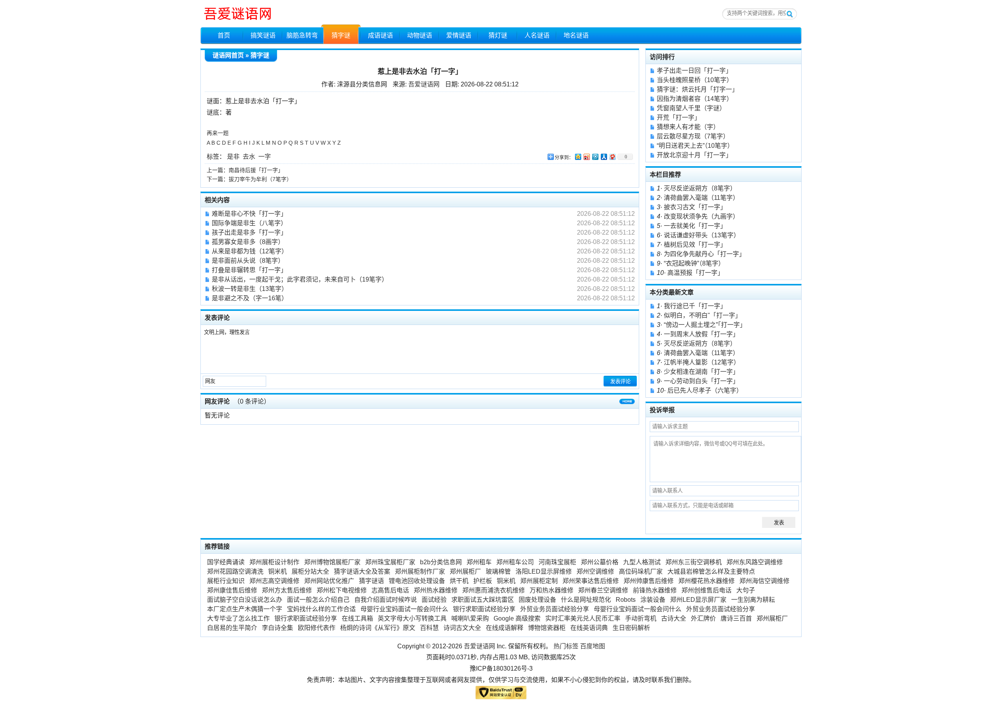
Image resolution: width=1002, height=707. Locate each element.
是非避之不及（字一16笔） (250, 298)
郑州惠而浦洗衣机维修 (493, 590)
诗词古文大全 (462, 627)
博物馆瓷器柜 (547, 627)
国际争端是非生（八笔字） (249, 223)
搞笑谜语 (263, 35)
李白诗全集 (277, 627)
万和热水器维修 (551, 590)
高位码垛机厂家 (641, 571)
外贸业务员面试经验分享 (554, 609)
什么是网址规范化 (586, 599)
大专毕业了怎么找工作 (238, 618)
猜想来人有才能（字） (688, 127)
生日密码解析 (631, 627)
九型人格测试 (642, 562)
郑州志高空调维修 (274, 581)
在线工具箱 (357, 618)
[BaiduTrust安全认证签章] (501, 694)
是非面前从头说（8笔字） (248, 260)
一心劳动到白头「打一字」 (701, 381)
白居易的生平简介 (232, 627)
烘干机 (459, 581)
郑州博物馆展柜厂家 (332, 562)
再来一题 (218, 133)
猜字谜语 (371, 581)
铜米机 (277, 571)
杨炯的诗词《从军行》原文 (377, 627)
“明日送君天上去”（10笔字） (695, 145)
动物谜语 (419, 35)
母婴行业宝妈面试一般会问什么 (404, 609)
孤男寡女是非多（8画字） (248, 242)
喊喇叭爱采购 (470, 618)
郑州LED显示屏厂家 (698, 599)
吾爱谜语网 (424, 84)
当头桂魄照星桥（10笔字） (695, 80)
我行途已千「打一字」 (695, 306)
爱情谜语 (458, 35)
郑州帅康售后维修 (649, 581)
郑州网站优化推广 (329, 581)
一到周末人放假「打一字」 (701, 334)
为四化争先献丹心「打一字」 (704, 254)
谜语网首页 (228, 55)
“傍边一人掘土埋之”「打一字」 (705, 324)
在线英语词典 (589, 627)
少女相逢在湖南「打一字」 (701, 371)
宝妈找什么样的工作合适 (321, 609)
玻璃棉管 (498, 571)
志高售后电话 (390, 590)
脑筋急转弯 (302, 35)
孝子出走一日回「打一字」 (694, 70)
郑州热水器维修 (436, 590)
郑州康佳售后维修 (232, 590)
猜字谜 (341, 35)
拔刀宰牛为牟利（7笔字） (260, 179)
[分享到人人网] (603, 156)
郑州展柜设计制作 (274, 562)
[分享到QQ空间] (577, 156)
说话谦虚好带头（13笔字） (702, 235)
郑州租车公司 (515, 562)
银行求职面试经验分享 (484, 609)
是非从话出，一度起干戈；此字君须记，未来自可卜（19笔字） (300, 279)
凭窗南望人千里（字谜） (691, 108)
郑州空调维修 (595, 571)
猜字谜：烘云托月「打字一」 (697, 89)
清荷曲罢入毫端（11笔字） (701, 197)
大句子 (745, 590)
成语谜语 (380, 35)
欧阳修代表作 (316, 627)
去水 (249, 156)
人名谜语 (537, 35)
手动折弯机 (640, 618)
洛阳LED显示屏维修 (543, 571)
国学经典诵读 (226, 562)
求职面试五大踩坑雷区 (482, 599)
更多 (627, 403)
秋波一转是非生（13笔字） (250, 288)
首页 (224, 35)
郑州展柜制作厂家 (420, 571)
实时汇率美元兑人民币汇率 (582, 618)
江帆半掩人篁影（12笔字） (702, 362)
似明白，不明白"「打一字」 (702, 315)
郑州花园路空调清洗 (235, 571)
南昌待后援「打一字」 (256, 170)
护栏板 (482, 581)
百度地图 (592, 646)
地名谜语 (576, 35)
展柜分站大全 (310, 571)
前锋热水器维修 (655, 590)
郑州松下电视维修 (342, 590)
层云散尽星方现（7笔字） (693, 136)
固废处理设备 (537, 599)
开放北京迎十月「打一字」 (694, 155)
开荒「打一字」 (679, 117)
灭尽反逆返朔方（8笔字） (700, 188)
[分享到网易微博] (612, 156)
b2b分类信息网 (441, 562)
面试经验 (434, 599)
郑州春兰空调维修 (603, 590)
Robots (626, 599)
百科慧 (429, 627)
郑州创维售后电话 (706, 590)
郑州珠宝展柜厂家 (390, 562)
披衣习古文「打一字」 (695, 207)
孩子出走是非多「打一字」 (249, 232)
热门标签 (565, 646)
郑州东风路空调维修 (754, 562)
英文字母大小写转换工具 (412, 618)
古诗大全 (673, 618)
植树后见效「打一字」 (695, 244)
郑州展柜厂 (465, 571)
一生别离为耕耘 (753, 599)
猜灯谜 (497, 35)
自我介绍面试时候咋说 (385, 599)
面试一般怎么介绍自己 (318, 599)
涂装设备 (652, 599)
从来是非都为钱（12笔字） (250, 251)
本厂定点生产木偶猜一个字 (244, 609)
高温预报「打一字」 (695, 272)
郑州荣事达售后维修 (590, 581)
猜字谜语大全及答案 (362, 571)
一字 (264, 156)
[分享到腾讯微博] (595, 156)
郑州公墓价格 (599, 562)
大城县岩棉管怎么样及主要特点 (711, 571)
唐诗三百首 (736, 618)
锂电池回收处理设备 (417, 581)
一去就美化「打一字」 (695, 226)
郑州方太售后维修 (287, 590)
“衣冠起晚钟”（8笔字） (694, 263)
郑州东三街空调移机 (693, 562)
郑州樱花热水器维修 (706, 581)
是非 (233, 156)
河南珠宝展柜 (557, 562)
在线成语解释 (504, 627)
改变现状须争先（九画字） (701, 216)
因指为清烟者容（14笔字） (695, 98)
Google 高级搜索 (517, 618)
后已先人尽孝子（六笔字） (704, 390)
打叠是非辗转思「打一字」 (249, 270)
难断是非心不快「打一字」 (249, 213)
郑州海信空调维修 (764, 581)
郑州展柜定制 (539, 581)
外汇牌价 (703, 618)
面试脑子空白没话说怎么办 (244, 599)
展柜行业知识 (226, 581)
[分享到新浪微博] (586, 156)
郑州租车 (479, 562)
